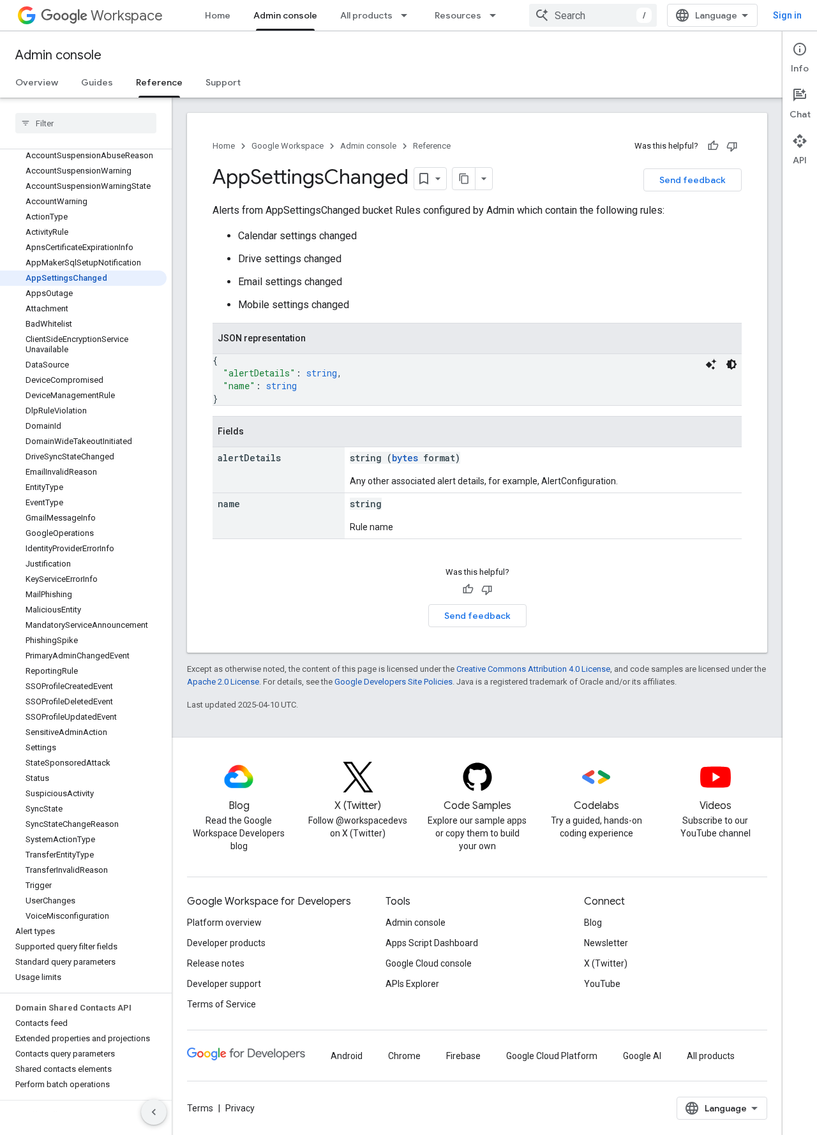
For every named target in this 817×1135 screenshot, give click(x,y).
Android (347, 1056)
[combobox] (593, 15)
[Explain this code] (711, 364)
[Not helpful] (732, 146)
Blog (593, 922)
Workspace (127, 15)
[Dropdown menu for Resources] (496, 15)
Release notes (215, 963)
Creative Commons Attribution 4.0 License (533, 669)
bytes (405, 458)
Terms (200, 1108)
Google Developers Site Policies (393, 681)
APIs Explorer (412, 984)
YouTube (602, 984)
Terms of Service (221, 1004)
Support (223, 82)
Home (217, 15)
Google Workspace (287, 146)
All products (366, 15)
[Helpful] (713, 146)
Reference (159, 82)
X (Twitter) (605, 963)
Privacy (240, 1108)
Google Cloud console (429, 963)
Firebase (463, 1056)
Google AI (642, 1056)
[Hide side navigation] (154, 1112)
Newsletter (606, 943)
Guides (97, 82)
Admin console (285, 15)
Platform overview (224, 922)
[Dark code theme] (731, 364)
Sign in (787, 15)
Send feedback (692, 180)
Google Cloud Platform (551, 1056)
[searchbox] (85, 123)
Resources (458, 15)
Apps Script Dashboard (432, 943)
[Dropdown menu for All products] (408, 15)
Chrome (404, 1056)
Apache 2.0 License (223, 681)
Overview (36, 82)
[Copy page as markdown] (464, 178)
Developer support (224, 984)
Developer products (226, 943)
